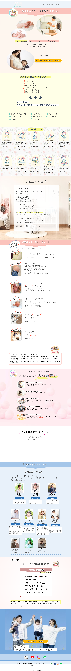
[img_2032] (51, 664)
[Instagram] (38, 657)
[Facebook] (55, 664)
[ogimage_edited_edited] (26, 657)
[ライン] (61, 664)
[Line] (45, 657)
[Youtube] (32, 657)
